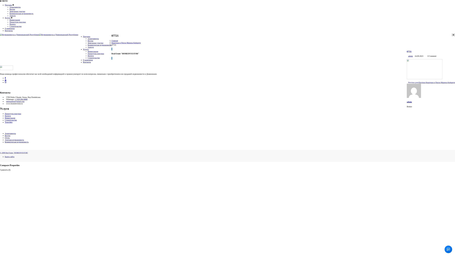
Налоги (12, 24)
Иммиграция (14, 20)
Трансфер (8, 122)
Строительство (15, 26)
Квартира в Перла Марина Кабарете (126, 43)
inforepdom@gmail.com (15, 102)
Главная (114, 41)
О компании (10, 28)
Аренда (12, 16)
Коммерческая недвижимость (21, 14)
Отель (7, 138)
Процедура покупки (17, 22)
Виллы (12, 9)
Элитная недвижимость (14, 140)
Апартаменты (15, 7)
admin (410, 56)
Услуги (7, 18)
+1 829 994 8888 (21, 99)
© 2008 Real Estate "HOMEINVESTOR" (14, 153)
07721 (409, 51)
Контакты (9, 31)
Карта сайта (9, 157)
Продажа (8, 5)
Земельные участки (17, 11)
